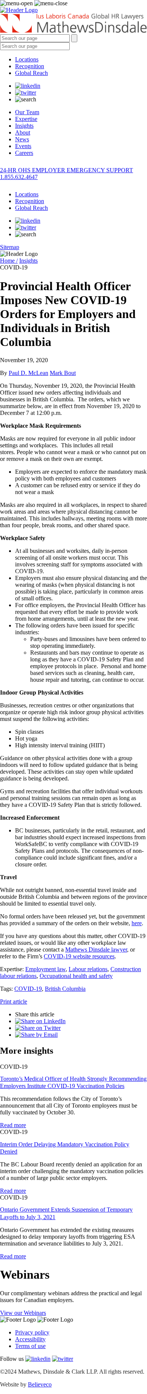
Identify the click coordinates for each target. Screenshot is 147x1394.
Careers (24, 153)
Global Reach (31, 73)
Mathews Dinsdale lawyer (96, 949)
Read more (13, 1125)
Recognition (29, 66)
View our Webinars (23, 1313)
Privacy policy (32, 1332)
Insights (24, 125)
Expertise (26, 119)
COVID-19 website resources (79, 956)
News (22, 139)
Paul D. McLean (28, 373)
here (137, 923)
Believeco (40, 1384)
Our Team (27, 112)
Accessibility (30, 1339)
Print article (13, 1001)
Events (23, 146)
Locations (26, 59)
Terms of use (30, 1346)
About (22, 132)
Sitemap (9, 247)
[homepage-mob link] (19, 10)
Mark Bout (63, 373)
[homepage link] (73, 24)
